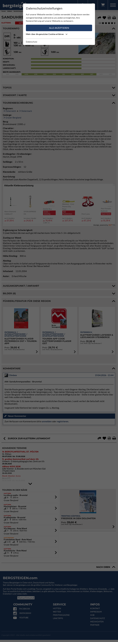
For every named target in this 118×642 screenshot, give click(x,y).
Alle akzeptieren (59, 28)
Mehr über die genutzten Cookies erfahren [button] (45, 34)
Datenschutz (31, 41)
